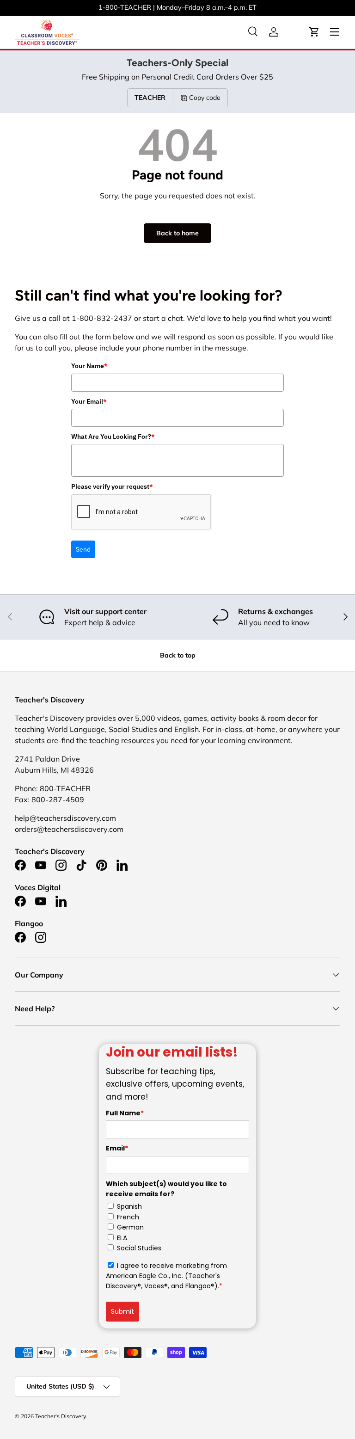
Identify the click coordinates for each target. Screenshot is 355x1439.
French (128, 1217)
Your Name (89, 366)
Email (117, 1148)
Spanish (129, 1206)
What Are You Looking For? (113, 436)
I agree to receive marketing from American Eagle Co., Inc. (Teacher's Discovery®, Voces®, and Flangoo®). (166, 1276)
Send (83, 549)
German (130, 1227)
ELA (122, 1237)
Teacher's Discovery (60, 1416)
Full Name (125, 1113)
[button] (314, 32)
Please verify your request (112, 486)
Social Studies (139, 1248)
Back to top (178, 655)
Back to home (177, 233)
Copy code (204, 97)
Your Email (89, 401)
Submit (122, 1311)
